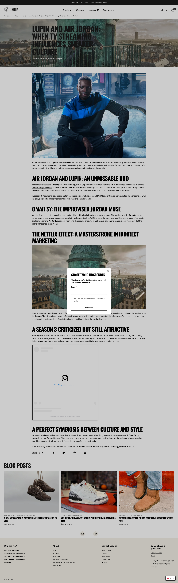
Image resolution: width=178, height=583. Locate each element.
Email (74, 287)
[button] (170, 578)
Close (108, 271)
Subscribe (89, 308)
